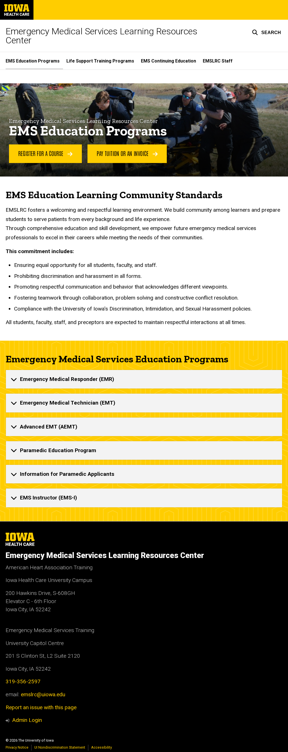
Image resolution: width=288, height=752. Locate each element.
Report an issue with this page (41, 707)
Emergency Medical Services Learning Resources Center (101, 36)
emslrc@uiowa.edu (43, 694)
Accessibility (101, 747)
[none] (144, 379)
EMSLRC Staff (218, 61)
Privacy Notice (17, 747)
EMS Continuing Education (168, 61)
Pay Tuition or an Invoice (123, 153)
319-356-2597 (23, 681)
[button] (266, 32)
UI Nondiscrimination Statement (59, 747)
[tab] (144, 379)
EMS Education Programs (33, 61)
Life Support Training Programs (100, 61)
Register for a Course (41, 153)
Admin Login (27, 720)
